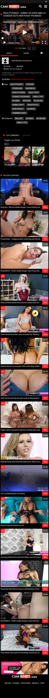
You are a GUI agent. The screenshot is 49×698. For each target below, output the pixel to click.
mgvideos (30, 88)
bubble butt (18, 105)
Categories (25, 683)
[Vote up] (29, 48)
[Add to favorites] (40, 181)
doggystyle (33, 105)
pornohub (17, 88)
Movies (8, 683)
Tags (42, 683)
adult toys (33, 92)
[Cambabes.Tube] (13, 6)
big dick (26, 101)
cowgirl (31, 109)
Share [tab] (26, 53)
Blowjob (41, 118)
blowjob (38, 101)
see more (26, 135)
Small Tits (22, 122)
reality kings (19, 92)
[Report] (41, 53)
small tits (38, 97)
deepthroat (18, 109)
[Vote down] (33, 48)
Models (35, 683)
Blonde (29, 118)
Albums (15, 683)
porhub (29, 84)
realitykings (17, 84)
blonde (16, 101)
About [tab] (9, 53)
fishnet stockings (21, 97)
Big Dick (18, 118)
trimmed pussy (19, 113)
